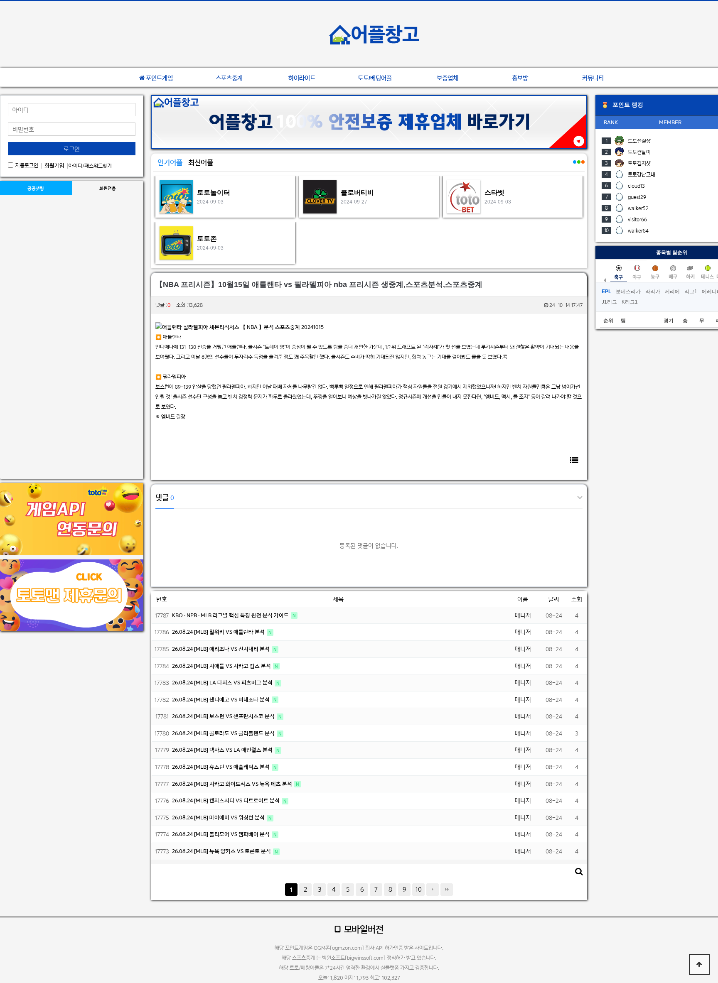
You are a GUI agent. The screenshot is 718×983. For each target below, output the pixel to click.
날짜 (553, 599)
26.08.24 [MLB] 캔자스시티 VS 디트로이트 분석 (226, 800)
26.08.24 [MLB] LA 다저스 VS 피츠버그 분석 (223, 682)
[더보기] (574, 166)
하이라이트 (301, 78)
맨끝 (446, 889)
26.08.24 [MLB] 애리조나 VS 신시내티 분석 (221, 648)
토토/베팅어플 (375, 78)
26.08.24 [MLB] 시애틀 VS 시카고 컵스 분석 (222, 665)
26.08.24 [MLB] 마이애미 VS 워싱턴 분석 (219, 817)
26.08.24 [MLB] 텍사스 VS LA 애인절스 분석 (223, 749)
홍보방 (520, 78)
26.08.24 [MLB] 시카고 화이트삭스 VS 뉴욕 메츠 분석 (232, 783)
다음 (432, 889)
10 (419, 889)
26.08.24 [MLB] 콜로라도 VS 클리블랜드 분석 (224, 733)
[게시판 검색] (579, 871)
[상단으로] (699, 964)
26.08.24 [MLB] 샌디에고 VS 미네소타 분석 (221, 699)
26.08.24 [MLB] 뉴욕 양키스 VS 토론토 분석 (222, 851)
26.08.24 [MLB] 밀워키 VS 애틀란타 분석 (219, 631)
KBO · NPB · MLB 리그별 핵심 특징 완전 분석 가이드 (231, 615)
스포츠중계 (229, 78)
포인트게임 (159, 78)
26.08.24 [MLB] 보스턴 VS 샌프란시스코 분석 (224, 716)
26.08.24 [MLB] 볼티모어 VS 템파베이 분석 (221, 834)
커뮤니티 (593, 78)
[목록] (574, 460)
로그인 (72, 148)
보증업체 (447, 78)
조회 (576, 599)
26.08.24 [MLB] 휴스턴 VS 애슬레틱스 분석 (221, 766)
